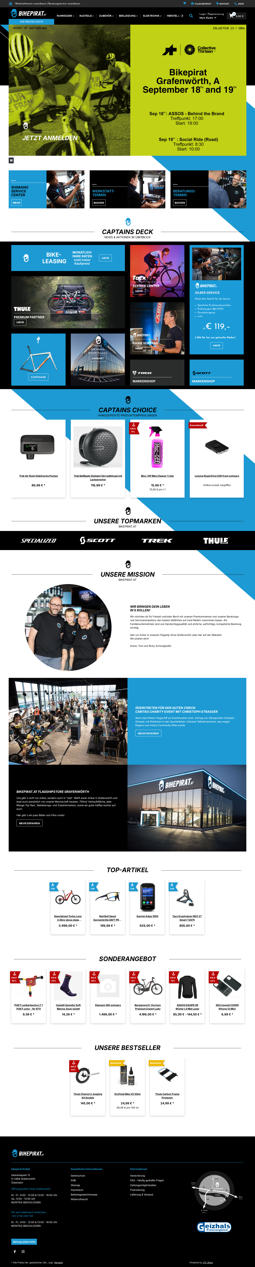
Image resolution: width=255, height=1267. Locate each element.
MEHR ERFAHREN (148, 733)
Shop (240, 4)
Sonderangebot (127, 959)
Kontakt (224, 4)
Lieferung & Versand (141, 1194)
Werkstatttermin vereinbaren (30, 3)
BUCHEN (99, 202)
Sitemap (75, 1185)
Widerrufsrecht (79, 1199)
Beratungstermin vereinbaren (64, 3)
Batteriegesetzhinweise (84, 1194)
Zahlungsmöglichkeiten (143, 1185)
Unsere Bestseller (127, 1048)
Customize (38, 377)
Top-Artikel (127, 870)
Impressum (77, 1189)
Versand (58, 1262)
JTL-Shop (208, 1262)
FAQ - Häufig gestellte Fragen (147, 1180)
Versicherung (137, 1175)
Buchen (180, 202)
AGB (73, 1180)
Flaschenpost (202, 4)
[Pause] (11, 160)
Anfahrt (98, 358)
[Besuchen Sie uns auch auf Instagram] (23, 1251)
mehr (20, 322)
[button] (185, 3)
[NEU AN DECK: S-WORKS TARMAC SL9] (127, 90)
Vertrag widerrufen (24, 1241)
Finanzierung (137, 1189)
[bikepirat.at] (27, 13)
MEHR (216, 345)
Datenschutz (78, 1175)
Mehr (16, 202)
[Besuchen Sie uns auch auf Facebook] (14, 1251)
